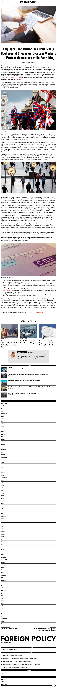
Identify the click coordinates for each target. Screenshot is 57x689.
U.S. (1, 616)
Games (2, 475)
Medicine (3, 534)
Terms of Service (4, 687)
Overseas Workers (35, 316)
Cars (2, 429)
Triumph (2, 611)
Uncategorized (4, 618)
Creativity (3, 444)
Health (2, 483)
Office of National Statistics (14, 77)
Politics (2, 572)
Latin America (4, 516)
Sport (2, 593)
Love (2, 526)
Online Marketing (4, 559)
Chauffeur (3, 434)
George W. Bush (4, 477)
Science (2, 583)
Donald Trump (3, 449)
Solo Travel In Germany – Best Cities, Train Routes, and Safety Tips (24, 380)
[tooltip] (18, 360)
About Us (3, 679)
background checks (9, 316)
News (2, 552)
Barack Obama (4, 413)
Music (2, 544)
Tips (2, 603)
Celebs (2, 431)
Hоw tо (2, 493)
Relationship (3, 575)
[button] (54, 673)
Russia (2, 577)
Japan (2, 511)
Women (2, 624)
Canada (2, 426)
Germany (2, 480)
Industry (2, 495)
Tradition (2, 606)
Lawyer (2, 518)
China (2, 436)
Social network (4, 588)
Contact (2, 681)
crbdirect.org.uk (39, 312)
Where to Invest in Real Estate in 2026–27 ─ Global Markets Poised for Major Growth (9, 344)
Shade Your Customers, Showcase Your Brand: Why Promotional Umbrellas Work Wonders (29, 387)
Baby (2, 411)
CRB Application (25, 316)
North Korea (3, 557)
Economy (2, 452)
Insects (2, 498)
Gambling (3, 472)
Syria (2, 598)
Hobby (2, 488)
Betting (2, 419)
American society (4, 403)
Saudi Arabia (3, 580)
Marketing (3, 531)
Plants (2, 570)
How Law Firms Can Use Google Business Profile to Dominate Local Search (47, 343)
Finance (2, 465)
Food (2, 467)
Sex (1, 585)
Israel (2, 508)
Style (2, 595)
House (2, 490)
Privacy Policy (4, 684)
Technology (3, 601)
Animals (2, 406)
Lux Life (2, 529)
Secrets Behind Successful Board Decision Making (28, 342)
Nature (2, 547)
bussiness (18, 316)
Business (33, 62)
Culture (2, 447)
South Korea (3, 590)
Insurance (3, 501)
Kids (2, 513)
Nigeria (2, 554)
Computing (3, 439)
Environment (3, 460)
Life (1, 521)
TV (1, 613)
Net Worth (3, 549)
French (2, 470)
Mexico (2, 536)
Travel (2, 608)
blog (2, 421)
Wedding (2, 621)
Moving (2, 542)
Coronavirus (6, 85)
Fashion (2, 462)
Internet (2, 503)
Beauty (2, 416)
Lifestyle (2, 524)
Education (3, 454)
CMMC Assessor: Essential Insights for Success (19, 368)
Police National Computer (46, 316)
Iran (1, 506)
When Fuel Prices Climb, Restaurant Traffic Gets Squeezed (22, 393)
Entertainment (4, 457)
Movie (2, 539)
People (2, 567)
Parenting (3, 565)
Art (1, 408)
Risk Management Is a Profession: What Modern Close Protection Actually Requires (28, 374)
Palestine (3, 562)
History (2, 485)
